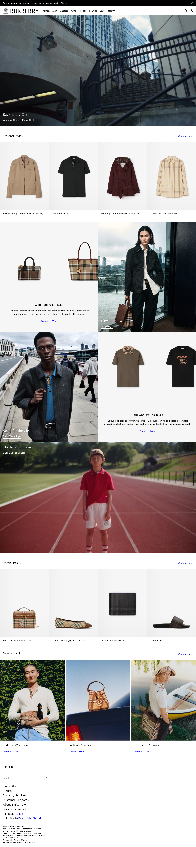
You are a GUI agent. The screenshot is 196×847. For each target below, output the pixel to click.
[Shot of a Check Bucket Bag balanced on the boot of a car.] (98, 700)
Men (54, 11)
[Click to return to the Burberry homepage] (24, 11)
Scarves (93, 11)
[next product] (192, 174)
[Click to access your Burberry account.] (191, 10)
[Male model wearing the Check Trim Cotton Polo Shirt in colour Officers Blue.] (49, 387)
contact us (27, 833)
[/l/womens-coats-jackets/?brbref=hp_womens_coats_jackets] (98, 70)
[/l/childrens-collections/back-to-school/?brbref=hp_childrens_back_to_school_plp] (98, 497)
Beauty (111, 11)
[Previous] (5, 258)
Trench (82, 11)
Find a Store (10, 786)
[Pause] (191, 121)
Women (46, 11)
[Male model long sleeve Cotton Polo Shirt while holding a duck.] (32, 700)
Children (64, 11)
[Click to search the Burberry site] (186, 10)
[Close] (191, 3)
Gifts (73, 11)
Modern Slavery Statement (13, 826)
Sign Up (64, 3)
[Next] (92, 258)
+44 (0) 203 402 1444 (11, 833)
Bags (102, 11)
